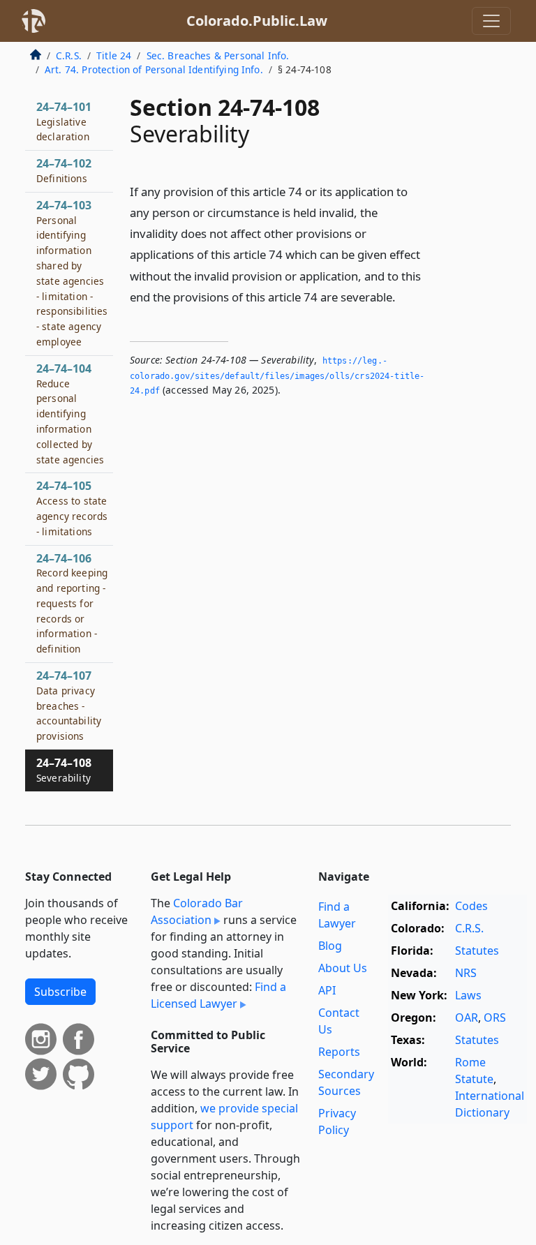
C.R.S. (69, 55)
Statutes (477, 950)
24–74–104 (70, 413)
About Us (342, 968)
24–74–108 (63, 769)
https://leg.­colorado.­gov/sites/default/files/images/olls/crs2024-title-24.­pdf (277, 376)
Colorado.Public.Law (256, 20)
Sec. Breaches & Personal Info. (218, 55)
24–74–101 (63, 121)
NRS (466, 973)
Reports (339, 1051)
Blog (330, 945)
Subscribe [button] (60, 991)
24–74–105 (71, 507)
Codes (471, 906)
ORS (495, 1017)
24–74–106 (71, 603)
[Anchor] (403, 296)
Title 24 (113, 55)
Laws (468, 995)
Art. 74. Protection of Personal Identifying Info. (154, 69)
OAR (466, 1017)
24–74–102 (63, 170)
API (327, 990)
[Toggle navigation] (491, 21)
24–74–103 (72, 272)
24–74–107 (68, 705)
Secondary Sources (346, 1082)
